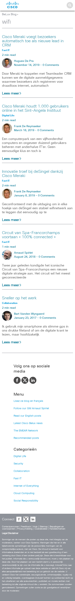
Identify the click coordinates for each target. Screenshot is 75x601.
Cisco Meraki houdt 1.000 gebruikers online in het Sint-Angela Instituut (35, 108)
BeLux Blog (9, 14)
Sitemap (44, 527)
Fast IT (18, 478)
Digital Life (20, 456)
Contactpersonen (10, 527)
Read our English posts (27, 416)
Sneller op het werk (19, 298)
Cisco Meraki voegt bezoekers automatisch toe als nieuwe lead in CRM (33, 41)
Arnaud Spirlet (23, 252)
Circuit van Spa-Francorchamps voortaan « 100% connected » (31, 235)
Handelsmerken (57, 529)
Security (18, 463)
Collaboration (22, 471)
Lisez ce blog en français (28, 401)
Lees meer (10, 93)
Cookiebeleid (41, 529)
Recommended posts (26, 438)
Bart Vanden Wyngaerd (29, 314)
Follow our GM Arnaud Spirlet (31, 408)
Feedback (26, 527)
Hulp (35, 527)
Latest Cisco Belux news (28, 423)
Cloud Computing (24, 493)
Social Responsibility (26, 500)
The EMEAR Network (26, 430)
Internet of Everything (26, 486)
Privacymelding (25, 529)
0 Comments (51, 65)
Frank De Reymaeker (27, 126)
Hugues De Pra (24, 61)
